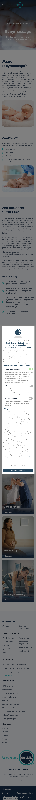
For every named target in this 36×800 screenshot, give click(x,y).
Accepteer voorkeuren (18, 465)
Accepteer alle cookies (18, 470)
